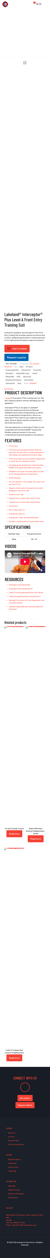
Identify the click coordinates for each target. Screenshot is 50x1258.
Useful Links (13, 1197)
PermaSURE (10, 376)
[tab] (25, 389)
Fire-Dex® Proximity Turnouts (14, 828)
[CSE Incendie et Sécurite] (5, 4)
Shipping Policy (14, 1190)
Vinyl (19, 383)
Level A (34, 373)
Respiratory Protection (13, 380)
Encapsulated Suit (12, 370)
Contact (11, 1137)
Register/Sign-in (14, 1159)
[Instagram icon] (31, 1248)
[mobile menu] (46, 4)
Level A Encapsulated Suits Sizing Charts (25, 596)
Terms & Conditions (16, 1144)
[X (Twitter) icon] (22, 1248)
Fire (30, 364)
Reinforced (27, 376)
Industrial (8, 367)
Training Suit (10, 383)
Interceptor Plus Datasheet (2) (21, 589)
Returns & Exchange (16, 1194)
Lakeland (32, 383)
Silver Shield (28, 380)
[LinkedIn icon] (28, 1248)
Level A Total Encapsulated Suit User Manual (26, 592)
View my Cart (13, 1167)
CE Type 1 (29, 367)
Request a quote (16, 357)
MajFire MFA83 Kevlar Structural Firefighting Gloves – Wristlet (36, 831)
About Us (11, 1133)
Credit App (12, 1171)
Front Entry (37, 370)
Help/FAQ (11, 1186)
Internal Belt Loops (22, 373)
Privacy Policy (13, 1140)
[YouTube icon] (25, 1248)
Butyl (21, 367)
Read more (14, 833)
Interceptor (9, 373)
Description (8, 389)
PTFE (18, 376)
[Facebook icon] (19, 1248)
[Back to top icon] (44, 1252)
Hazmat (36, 364)
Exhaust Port (26, 370)
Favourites (12, 1163)
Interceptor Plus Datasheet (19, 585)
